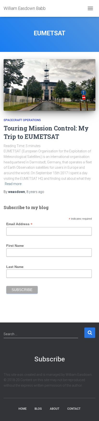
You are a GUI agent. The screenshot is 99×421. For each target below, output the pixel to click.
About (54, 408)
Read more (13, 184)
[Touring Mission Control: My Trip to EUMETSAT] (49, 85)
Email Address (19, 224)
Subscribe (49, 359)
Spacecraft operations (22, 120)
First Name (15, 246)
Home (23, 408)
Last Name (15, 267)
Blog (38, 408)
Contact (73, 408)
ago (35, 192)
